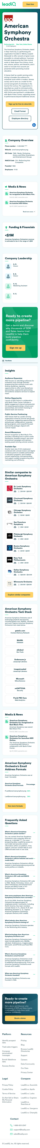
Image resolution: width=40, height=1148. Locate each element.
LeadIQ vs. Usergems (29, 1108)
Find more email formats (19, 964)
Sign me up (16, 348)
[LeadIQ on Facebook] (31, 1144)
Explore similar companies (19, 595)
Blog (22, 1045)
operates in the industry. (19, 924)
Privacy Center (27, 1072)
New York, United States (24, 44)
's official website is (19, 862)
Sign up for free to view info (20, 104)
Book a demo (20, 1018)
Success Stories (8, 1066)
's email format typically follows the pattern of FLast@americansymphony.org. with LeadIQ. (19, 960)
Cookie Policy (7, 1089)
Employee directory (20, 118)
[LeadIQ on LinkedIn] (35, 1144)
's (20, 881)
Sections (8, 360)
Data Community (28, 1064)
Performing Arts (15, 927)
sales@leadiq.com (21, 1134)
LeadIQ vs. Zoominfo (29, 1085)
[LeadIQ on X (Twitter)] (33, 1144)
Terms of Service (8, 1093)
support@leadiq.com (22, 1130)
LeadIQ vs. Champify (29, 1113)
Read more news (28, 211)
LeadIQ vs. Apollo (28, 1089)
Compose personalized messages (7, 1053)
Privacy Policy (7, 1085)
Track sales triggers (9, 1047)
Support (24, 1055)
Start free (30, 4)
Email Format (20, 111)
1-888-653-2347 (20, 1125)
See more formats (15, 806)
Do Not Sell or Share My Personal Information (10, 1100)
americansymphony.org (21, 865)
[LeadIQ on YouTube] (37, 1144)
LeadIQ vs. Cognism (29, 1098)
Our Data (24, 1068)
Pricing (23, 1040)
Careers (24, 1060)
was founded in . (17, 977)
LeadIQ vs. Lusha (27, 1093)
